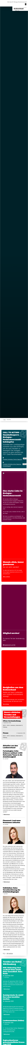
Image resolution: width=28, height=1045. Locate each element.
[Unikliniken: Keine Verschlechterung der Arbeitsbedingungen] (14, 904)
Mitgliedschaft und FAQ (9, 645)
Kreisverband (18, 9)
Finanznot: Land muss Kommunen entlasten (12, 821)
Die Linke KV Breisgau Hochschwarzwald (17, 2)
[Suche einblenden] (22, 4)
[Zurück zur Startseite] (1, 419)
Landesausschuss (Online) (13, 1020)
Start (5, 419)
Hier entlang (6, 704)
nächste (11, 953)
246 (8, 953)
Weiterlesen (7, 814)
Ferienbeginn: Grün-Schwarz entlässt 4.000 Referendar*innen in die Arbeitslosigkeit (12, 754)
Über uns (17, 10)
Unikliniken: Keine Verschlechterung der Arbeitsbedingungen (11, 890)
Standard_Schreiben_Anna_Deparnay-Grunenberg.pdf (12, 465)
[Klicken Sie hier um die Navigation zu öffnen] (26, 4)
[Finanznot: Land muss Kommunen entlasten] (14, 835)
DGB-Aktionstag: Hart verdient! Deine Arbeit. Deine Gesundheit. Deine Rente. (12, 970)
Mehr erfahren (6, 576)
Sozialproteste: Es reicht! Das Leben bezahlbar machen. (13, 997)
